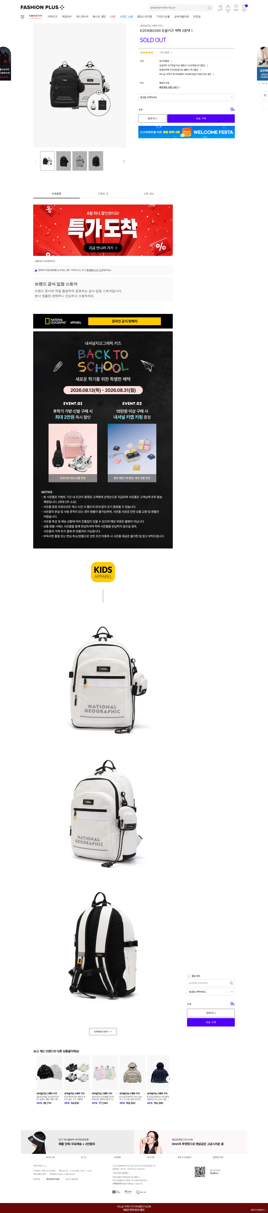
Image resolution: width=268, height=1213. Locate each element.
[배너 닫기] (262, 1206)
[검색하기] (207, 7)
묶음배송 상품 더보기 (168, 87)
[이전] (259, 84)
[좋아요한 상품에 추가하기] (61, 1093)
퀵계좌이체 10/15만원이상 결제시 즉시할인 (179, 69)
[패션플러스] (42, 7)
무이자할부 (164, 61)
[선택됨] (47, 161)
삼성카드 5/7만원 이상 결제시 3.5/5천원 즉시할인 (182, 65)
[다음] (123, 161)
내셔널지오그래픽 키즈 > (152, 25)
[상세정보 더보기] (103, 1031)
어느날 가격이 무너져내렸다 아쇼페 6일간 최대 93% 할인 (185, 74)
